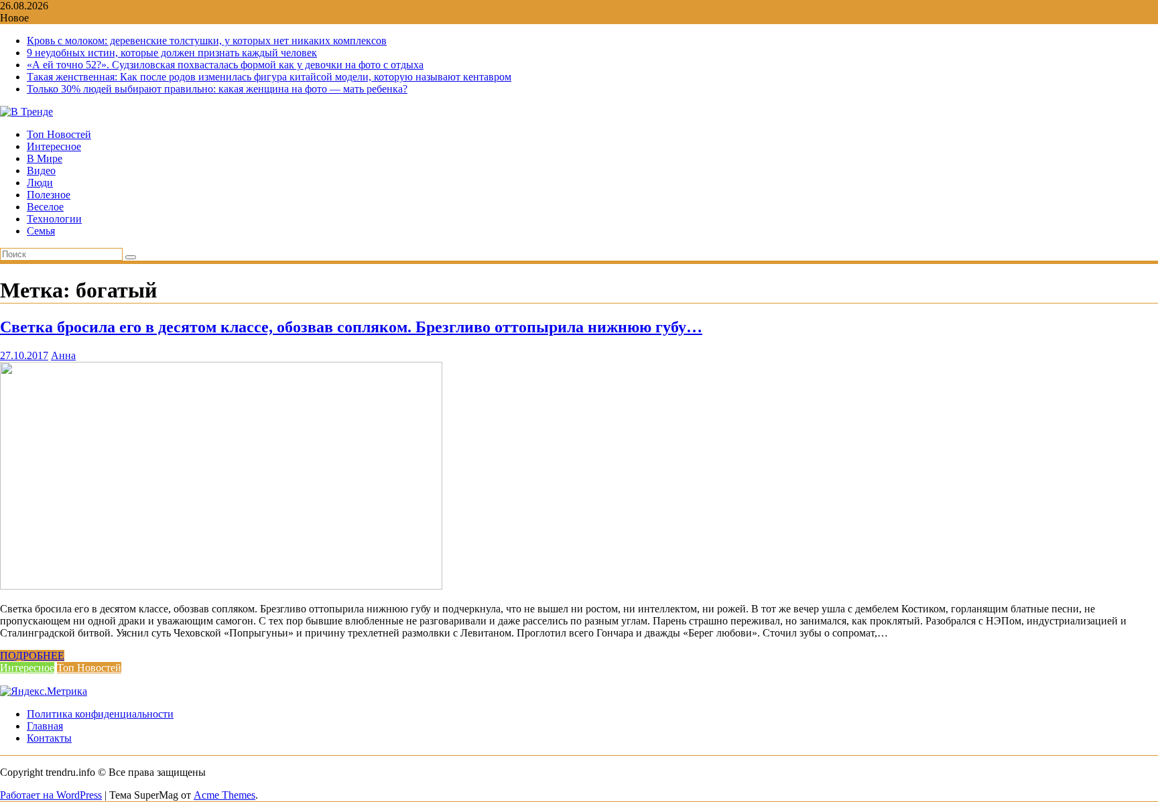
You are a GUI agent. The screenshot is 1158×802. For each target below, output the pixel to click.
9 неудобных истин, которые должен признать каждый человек (172, 52)
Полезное (48, 194)
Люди (40, 182)
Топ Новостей (59, 134)
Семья (41, 231)
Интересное (54, 146)
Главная (45, 726)
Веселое (45, 206)
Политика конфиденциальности (100, 714)
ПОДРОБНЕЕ (32, 655)
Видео (41, 170)
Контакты (49, 738)
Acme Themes (224, 795)
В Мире (44, 158)
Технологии (54, 218)
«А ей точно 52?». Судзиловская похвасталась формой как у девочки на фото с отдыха (225, 64)
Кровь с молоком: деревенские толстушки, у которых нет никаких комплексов (207, 40)
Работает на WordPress (51, 795)
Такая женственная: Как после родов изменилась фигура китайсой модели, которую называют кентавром (269, 76)
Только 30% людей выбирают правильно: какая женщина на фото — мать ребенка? (217, 88)
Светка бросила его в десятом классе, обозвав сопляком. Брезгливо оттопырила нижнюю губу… (351, 327)
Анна (63, 355)
